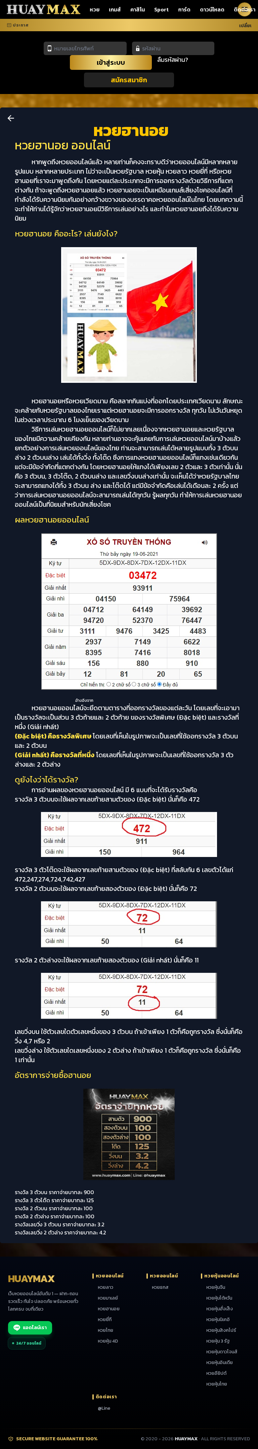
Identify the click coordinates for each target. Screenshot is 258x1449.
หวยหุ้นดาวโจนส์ (222, 1352)
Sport (161, 9)
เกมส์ (115, 9)
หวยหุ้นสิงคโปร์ (221, 1330)
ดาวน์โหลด (212, 9)
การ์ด (184, 9)
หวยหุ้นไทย (216, 1384)
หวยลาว (105, 1287)
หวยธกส (160, 1287)
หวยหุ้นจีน (215, 1287)
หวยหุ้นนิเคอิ (218, 1319)
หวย (94, 9)
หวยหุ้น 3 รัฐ (218, 1341)
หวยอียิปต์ (216, 1373)
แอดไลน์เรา (35, 1327)
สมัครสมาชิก (129, 80)
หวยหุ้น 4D (108, 1341)
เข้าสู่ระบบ (111, 62)
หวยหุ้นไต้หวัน (219, 1298)
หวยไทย (105, 1330)
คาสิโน (137, 9)
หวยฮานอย (109, 1309)
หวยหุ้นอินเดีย (219, 1362)
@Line (104, 1408)
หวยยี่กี (105, 1319)
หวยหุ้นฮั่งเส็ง (219, 1309)
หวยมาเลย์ (108, 1298)
